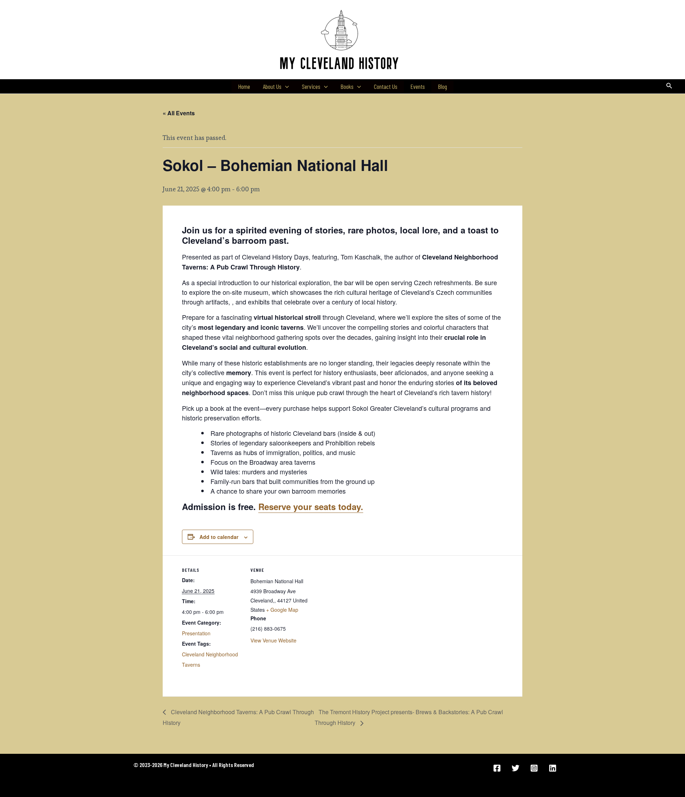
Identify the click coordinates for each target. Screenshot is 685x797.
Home (244, 86)
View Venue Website (273, 640)
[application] (285, 86)
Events (417, 86)
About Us (272, 86)
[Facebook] (497, 768)
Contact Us (385, 86)
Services (311, 86)
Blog (442, 86)
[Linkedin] (553, 768)
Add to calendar (218, 536)
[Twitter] (515, 768)
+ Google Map (282, 609)
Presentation (196, 633)
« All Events (179, 113)
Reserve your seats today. (310, 506)
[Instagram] (534, 768)
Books (347, 86)
